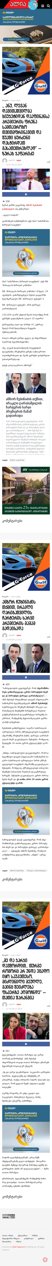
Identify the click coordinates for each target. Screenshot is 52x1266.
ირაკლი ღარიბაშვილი (36, 871)
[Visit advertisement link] (26, 73)
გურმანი (41, 1239)
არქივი (18, 1242)
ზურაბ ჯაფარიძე (17, 460)
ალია (19, 160)
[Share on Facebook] (26, 194)
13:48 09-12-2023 (14, 640)
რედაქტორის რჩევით (10, 1239)
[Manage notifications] (45, 1259)
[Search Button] (48, 6)
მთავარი (5, 100)
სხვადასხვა (6, 1242)
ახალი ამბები (16, 100)
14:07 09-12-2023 (14, 165)
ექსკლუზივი (22, 1235)
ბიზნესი (35, 1235)
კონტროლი (29, 1239)
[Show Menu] (42, 6)
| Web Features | (18, 1247)
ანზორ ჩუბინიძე (17, 871)
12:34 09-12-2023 (14, 1009)
